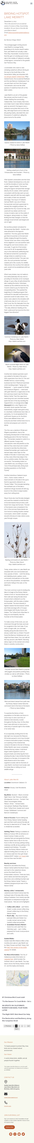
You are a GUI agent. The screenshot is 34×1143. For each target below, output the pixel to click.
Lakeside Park (8, 959)
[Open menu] (31, 3)
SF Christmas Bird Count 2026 (13, 997)
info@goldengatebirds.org (11, 1097)
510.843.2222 (7, 1106)
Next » (17, 1029)
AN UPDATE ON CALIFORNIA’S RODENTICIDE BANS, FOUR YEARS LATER (14, 1008)
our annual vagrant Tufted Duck (14, 76)
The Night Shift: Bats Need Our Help (16, 1014)
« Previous (7, 1026)
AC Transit (22, 856)
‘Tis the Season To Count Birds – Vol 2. (16, 1001)
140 (28, 1026)
